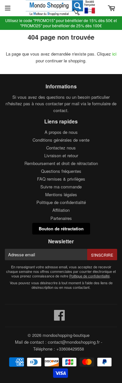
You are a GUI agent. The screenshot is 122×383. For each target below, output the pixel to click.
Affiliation (61, 210)
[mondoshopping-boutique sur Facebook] (59, 318)
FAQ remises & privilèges (61, 179)
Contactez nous (61, 148)
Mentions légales (61, 194)
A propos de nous (61, 132)
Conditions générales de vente (61, 140)
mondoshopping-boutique (66, 335)
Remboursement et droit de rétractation (61, 163)
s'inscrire (102, 255)
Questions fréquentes (61, 171)
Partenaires (61, 218)
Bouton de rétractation (61, 228)
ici (114, 54)
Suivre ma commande (61, 187)
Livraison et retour (61, 155)
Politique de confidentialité (61, 202)
